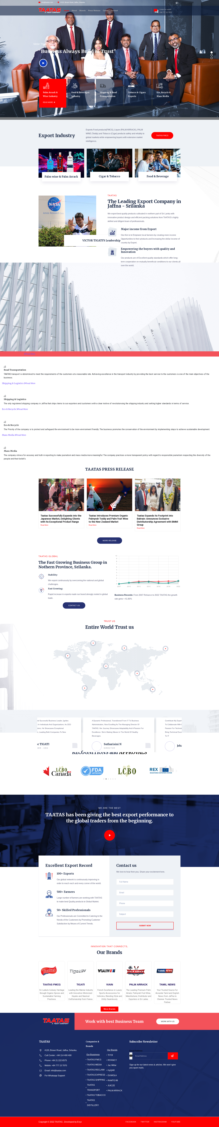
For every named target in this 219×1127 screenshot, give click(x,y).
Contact (114, 11)
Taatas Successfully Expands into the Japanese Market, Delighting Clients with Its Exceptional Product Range (61, 518)
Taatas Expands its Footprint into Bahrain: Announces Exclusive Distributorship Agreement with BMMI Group (157, 520)
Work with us (167, 1021)
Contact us (74, 605)
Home (66, 11)
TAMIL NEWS (167, 984)
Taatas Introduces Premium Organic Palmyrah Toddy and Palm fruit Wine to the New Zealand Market (108, 518)
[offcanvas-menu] (147, 10)
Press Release (94, 11)
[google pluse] (177, 2)
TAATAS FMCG (162, 135)
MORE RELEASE (109, 541)
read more (48, 102)
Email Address (135, 1051)
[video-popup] (109, 835)
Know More (61, 182)
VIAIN (109, 984)
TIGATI (81, 984)
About (74, 11)
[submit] (173, 1055)
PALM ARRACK (138, 984)
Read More (44, 525)
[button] (42, 770)
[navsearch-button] (142, 10)
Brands (82, 11)
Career (105, 11)
